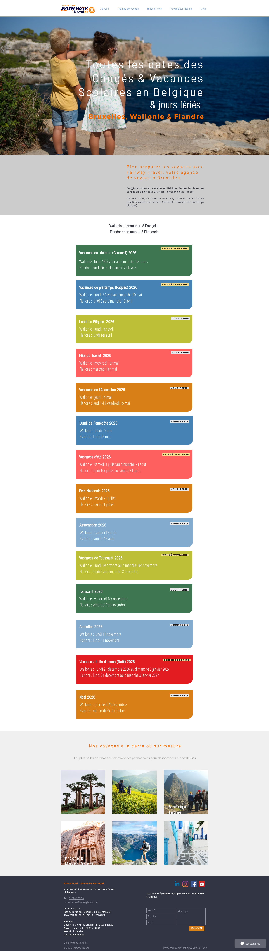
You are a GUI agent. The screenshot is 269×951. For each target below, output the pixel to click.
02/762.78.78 (76, 898)
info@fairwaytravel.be (85, 902)
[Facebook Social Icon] (194, 884)
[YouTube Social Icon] (202, 884)
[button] (128, 8)
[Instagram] (185, 884)
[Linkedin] (177, 884)
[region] (83, 792)
